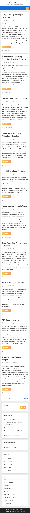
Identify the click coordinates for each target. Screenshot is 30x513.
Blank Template (8, 485)
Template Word (7, 92)
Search (6, 405)
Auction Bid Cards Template (13, 283)
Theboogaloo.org (12, 2)
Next (25, 398)
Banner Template (8, 482)
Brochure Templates (9, 488)
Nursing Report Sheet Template (14, 98)
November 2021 (8, 465)
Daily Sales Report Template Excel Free (14, 419)
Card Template (7, 277)
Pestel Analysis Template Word (14, 206)
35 (9, 398)
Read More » (7, 47)
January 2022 (7, 458)
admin (16, 20)
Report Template (8, 50)
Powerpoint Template (10, 497)
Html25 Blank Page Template (13, 171)
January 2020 (7, 470)
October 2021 (7, 467)
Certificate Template (9, 494)
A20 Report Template (10, 320)
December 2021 (8, 461)
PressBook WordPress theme (18, 511)
